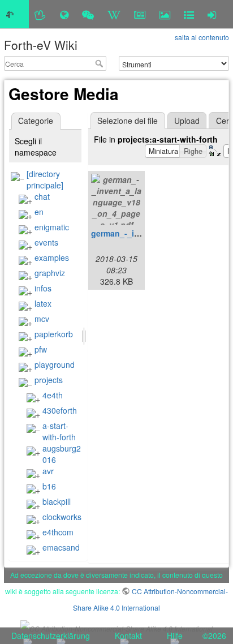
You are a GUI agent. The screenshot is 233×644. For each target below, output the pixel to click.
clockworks (61, 516)
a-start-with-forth (59, 431)
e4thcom (58, 532)
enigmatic (51, 227)
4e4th (52, 395)
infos (42, 288)
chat (42, 196)
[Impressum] (189, 14)
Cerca (100, 63)
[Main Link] (14, 14)
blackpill (56, 501)
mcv (41, 318)
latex (42, 303)
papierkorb (53, 334)
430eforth (59, 410)
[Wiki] (114, 14)
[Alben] (165, 14)
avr (48, 470)
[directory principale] (45, 179)
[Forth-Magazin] (140, 14)
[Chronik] (64, 14)
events (46, 242)
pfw (40, 349)
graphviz (49, 272)
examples (51, 257)
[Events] (88, 14)
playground (54, 364)
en (39, 211)
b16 (49, 486)
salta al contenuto (202, 37)
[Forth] (40, 14)
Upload (187, 120)
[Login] (212, 14)
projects (48, 379)
